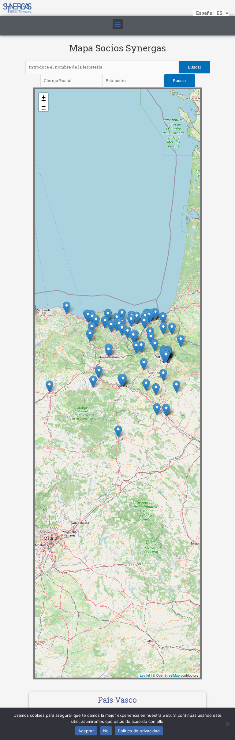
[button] (118, 24)
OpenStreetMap (168, 675)
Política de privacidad (139, 730)
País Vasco (117, 700)
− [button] (44, 106)
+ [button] (44, 97)
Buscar (194, 67)
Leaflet (145, 675)
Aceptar (86, 730)
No (106, 730)
